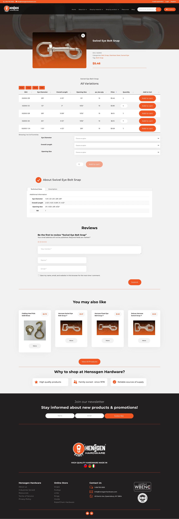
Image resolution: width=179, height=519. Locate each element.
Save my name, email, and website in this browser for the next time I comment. (70, 275)
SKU (25, 92)
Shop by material (95, 9)
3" (59, 203)
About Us (82, 9)
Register (173, 1)
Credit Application (157, 1)
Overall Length (62, 92)
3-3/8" (56, 203)
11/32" (50, 207)
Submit (134, 282)
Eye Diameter (42, 92)
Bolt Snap (105, 55)
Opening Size (81, 92)
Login (167, 1)
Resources (125, 9)
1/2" (50, 199)
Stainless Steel (114, 55)
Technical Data (36, 189)
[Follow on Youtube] (87, 513)
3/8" (57, 199)
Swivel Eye (125, 55)
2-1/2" (47, 203)
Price (113, 92)
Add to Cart (147, 92)
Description (52, 189)
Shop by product (111, 9)
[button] (83, 35)
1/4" (46, 207)
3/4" (53, 199)
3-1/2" (51, 203)
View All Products (89, 362)
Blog (133, 9)
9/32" (58, 207)
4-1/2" (63, 203)
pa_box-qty (99, 92)
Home (74, 9)
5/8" (60, 199)
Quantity (126, 92)
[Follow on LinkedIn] (91, 513)
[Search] (158, 9)
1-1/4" (47, 199)
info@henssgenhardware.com (105, 492)
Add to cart (147, 98)
